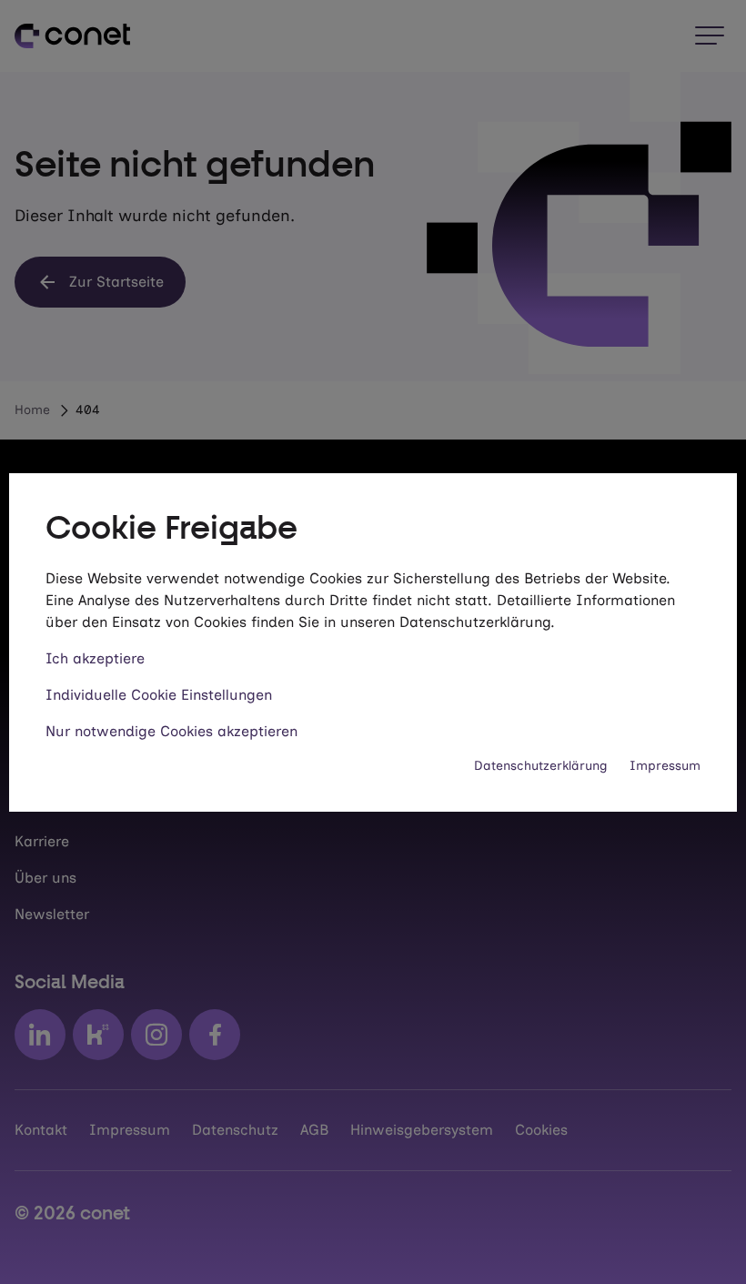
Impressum (665, 765)
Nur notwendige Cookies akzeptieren (171, 731)
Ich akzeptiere (95, 658)
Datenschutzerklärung (541, 765)
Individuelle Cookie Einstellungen (158, 694)
